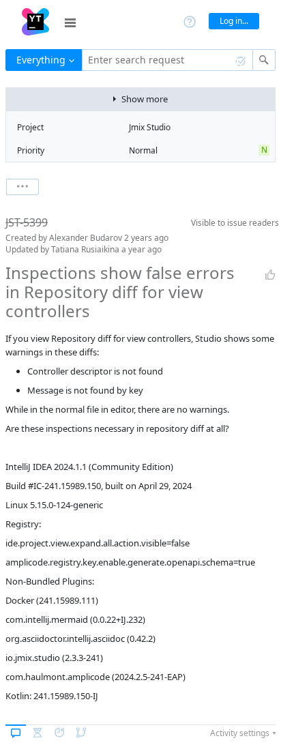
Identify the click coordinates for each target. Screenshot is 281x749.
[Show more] (22, 187)
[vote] (270, 275)
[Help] (189, 21)
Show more (144, 99)
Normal (143, 150)
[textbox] (167, 60)
